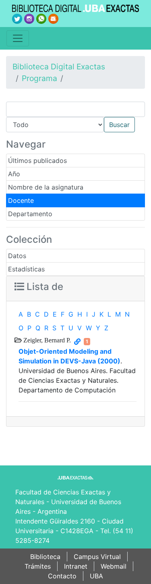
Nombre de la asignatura (45, 187)
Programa (39, 78)
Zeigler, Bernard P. (46, 340)
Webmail (113, 566)
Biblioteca (45, 557)
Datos (17, 256)
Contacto (62, 576)
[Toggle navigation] (17, 38)
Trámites (38, 566)
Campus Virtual (97, 557)
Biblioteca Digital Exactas (58, 66)
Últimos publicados (37, 160)
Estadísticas (26, 269)
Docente (21, 200)
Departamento (30, 214)
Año (14, 174)
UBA (96, 576)
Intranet (75, 566)
